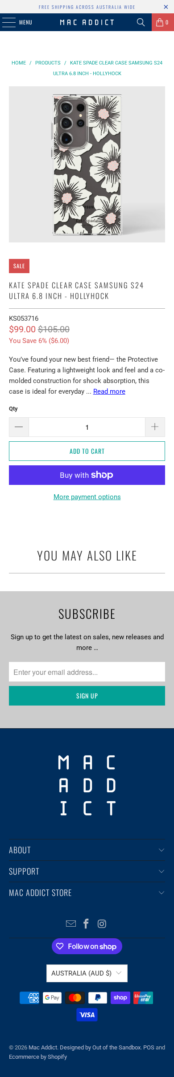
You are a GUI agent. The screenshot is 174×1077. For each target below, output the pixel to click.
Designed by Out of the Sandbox (100, 1047)
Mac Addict (43, 1047)
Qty (13, 408)
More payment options (87, 497)
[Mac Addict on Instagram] (102, 924)
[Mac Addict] (87, 22)
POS (148, 1047)
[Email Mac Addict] (71, 924)
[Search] (141, 22)
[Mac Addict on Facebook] (86, 924)
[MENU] (4, 22)
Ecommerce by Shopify (38, 1056)
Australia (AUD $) (81, 973)
